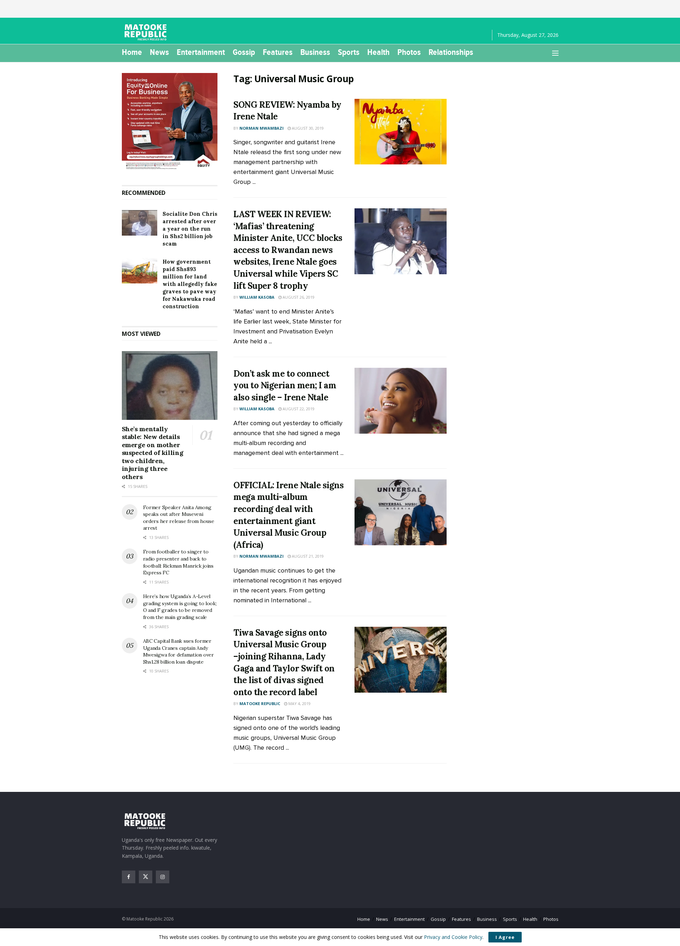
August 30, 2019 (307, 128)
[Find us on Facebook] (128, 877)
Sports (348, 52)
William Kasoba (256, 297)
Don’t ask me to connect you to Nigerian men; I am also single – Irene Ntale (284, 385)
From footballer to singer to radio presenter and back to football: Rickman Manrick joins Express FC (178, 562)
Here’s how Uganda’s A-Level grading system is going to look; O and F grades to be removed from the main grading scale (180, 606)
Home (132, 52)
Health (378, 52)
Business (315, 52)
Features (278, 52)
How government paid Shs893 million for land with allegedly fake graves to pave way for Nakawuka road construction (190, 284)
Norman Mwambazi (261, 128)
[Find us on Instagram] (162, 877)
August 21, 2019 (307, 556)
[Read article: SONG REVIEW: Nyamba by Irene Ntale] (401, 132)
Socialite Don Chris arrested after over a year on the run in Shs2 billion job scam (190, 228)
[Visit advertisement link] (170, 122)
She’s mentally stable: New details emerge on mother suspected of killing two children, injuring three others (152, 453)
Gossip (244, 52)
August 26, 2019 (298, 297)
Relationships (451, 52)
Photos (409, 52)
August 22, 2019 (298, 408)
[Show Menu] (555, 53)
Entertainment (201, 52)
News (159, 52)
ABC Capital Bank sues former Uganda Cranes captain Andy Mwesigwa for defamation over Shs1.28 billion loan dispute (178, 651)
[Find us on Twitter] (145, 877)
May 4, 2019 (299, 703)
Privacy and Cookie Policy (453, 937)
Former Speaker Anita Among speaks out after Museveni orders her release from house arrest (178, 517)
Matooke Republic (259, 703)
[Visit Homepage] (146, 32)
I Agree (505, 937)
